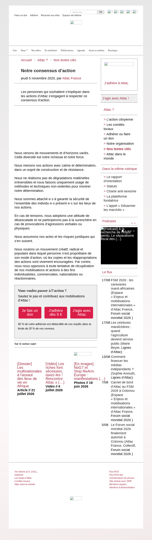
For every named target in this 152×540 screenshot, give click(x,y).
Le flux (107, 272)
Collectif (129, 445)
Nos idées (36, 50)
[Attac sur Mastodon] (128, 11)
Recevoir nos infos (50, 15)
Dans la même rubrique (119, 169)
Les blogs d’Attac (23, 478)
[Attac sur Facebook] (116, 11)
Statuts (112, 186)
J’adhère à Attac (116, 83)
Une (15, 50)
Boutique (113, 50)
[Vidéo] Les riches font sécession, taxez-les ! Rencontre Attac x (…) (55, 373)
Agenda (81, 50)
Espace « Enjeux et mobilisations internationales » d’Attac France (123, 301)
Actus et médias (96, 50)
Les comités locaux (114, 127)
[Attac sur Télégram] (135, 11)
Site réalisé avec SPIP (120, 481)
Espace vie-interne (71, 15)
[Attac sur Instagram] (122, 11)
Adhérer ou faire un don (117, 136)
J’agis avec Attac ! (115, 98)
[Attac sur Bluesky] (110, 11)
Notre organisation (120, 143)
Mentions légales (118, 484)
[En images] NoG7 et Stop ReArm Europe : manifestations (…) (89, 371)
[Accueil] (76, 31)
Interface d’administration (122, 487)
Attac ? (24, 50)
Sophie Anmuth (123, 373)
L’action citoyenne (120, 119)
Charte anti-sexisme (121, 191)
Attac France (71, 78)
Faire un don (20, 15)
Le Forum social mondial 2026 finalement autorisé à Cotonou (123, 433)
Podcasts (109, 221)
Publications (67, 50)
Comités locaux (22, 481)
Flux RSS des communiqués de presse (121, 476)
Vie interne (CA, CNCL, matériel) (26, 473)
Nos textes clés (65, 60)
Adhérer (34, 15)
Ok (100, 12)
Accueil (26, 60)
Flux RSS (114, 471)
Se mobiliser (51, 50)
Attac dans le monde (115, 156)
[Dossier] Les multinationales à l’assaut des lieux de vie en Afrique (29, 375)
